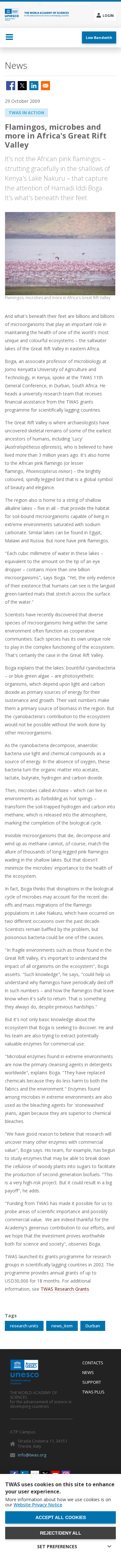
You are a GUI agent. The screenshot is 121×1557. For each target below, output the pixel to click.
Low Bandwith (99, 37)
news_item (62, 1326)
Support (91, 1382)
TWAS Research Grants (65, 1289)
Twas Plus (93, 1392)
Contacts (92, 1363)
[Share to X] (22, 85)
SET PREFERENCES (57, 1546)
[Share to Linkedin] (33, 85)
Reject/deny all (60, 1533)
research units (24, 1326)
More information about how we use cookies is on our (58, 1502)
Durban (93, 1326)
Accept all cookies (60, 1517)
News (88, 1372)
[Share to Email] (45, 85)
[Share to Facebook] (10, 85)
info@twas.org (32, 1455)
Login (108, 15)
